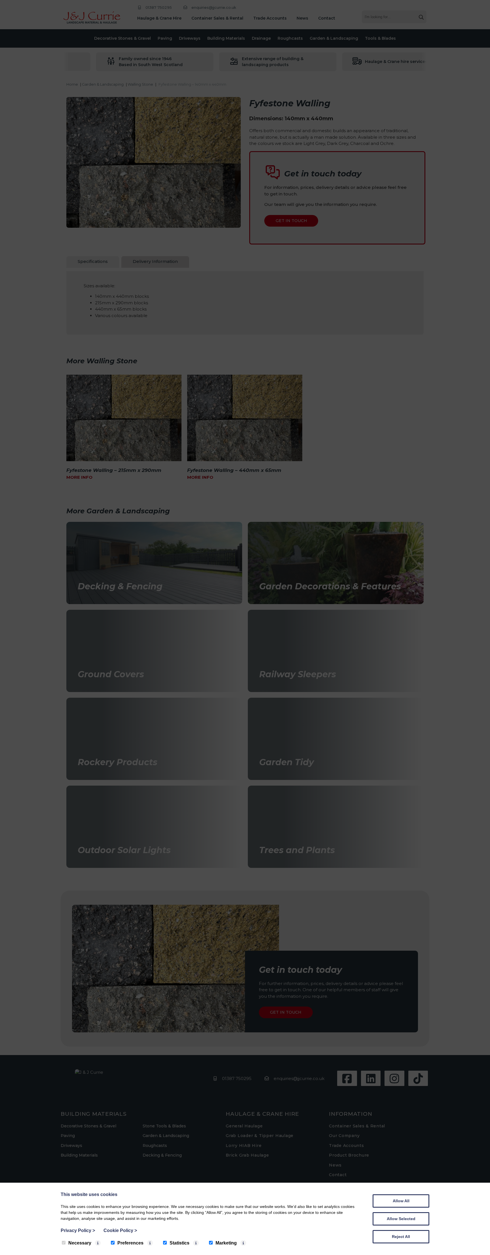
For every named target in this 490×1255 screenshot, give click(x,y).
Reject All (401, 1236)
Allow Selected (401, 1218)
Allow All (401, 1201)
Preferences (130, 1243)
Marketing (226, 1243)
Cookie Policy (120, 1230)
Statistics (179, 1243)
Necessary (79, 1243)
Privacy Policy (78, 1230)
